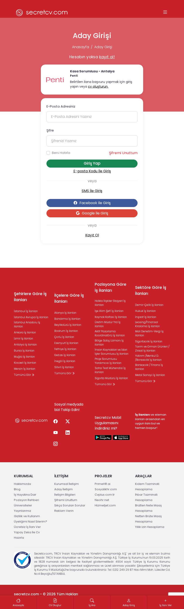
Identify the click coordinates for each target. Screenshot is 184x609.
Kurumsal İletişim (66, 484)
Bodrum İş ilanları (66, 331)
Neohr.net (102, 500)
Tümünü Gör (23, 375)
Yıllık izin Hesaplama (149, 527)
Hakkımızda (22, 484)
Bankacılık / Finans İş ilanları (149, 367)
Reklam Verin (64, 511)
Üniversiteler (23, 505)
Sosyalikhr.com (106, 489)
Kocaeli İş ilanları (25, 363)
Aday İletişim (63, 489)
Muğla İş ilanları (24, 356)
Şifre (50, 130)
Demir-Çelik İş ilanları (149, 305)
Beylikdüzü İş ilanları (67, 325)
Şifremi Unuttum (123, 152)
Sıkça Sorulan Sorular (69, 505)
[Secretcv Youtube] (55, 432)
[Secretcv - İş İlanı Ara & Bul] (103, 437)
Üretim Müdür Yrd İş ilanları (107, 324)
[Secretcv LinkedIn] (67, 432)
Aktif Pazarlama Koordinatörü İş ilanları (110, 333)
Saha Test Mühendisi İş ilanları (110, 370)
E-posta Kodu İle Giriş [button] (92, 171)
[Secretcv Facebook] (55, 421)
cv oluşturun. (98, 86)
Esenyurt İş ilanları (66, 343)
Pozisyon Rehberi (26, 500)
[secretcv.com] (42, 12)
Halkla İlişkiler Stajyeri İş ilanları (110, 303)
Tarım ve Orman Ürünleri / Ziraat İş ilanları (152, 348)
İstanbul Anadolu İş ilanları (27, 324)
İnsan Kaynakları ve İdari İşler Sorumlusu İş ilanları (111, 352)
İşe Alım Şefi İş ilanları (109, 311)
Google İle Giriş (95, 213)
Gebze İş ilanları (64, 355)
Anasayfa (80, 47)
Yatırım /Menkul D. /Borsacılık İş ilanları (148, 358)
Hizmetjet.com (105, 505)
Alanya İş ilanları (65, 313)
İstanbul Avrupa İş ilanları (31, 317)
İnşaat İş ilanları (145, 317)
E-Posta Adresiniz (60, 106)
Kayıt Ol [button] (92, 235)
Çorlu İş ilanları (64, 337)
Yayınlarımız (22, 511)
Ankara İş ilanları (25, 332)
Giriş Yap (92, 163)
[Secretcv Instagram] (55, 444)
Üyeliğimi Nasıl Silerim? (30, 521)
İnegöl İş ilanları (64, 361)
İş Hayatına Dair (25, 494)
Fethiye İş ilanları (65, 349)
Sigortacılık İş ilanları (148, 341)
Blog (17, 489)
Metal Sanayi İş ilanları (150, 375)
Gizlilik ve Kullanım (27, 516)
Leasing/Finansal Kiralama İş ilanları (147, 324)
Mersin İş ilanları (24, 369)
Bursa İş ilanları (24, 350)
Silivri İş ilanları (64, 367)
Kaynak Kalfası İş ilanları (111, 317)
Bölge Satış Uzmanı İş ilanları (109, 342)
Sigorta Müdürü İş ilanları (111, 378)
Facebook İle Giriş (95, 202)
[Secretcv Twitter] (67, 421)
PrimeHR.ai (102, 484)
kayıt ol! (107, 57)
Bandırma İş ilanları (67, 319)
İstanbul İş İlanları (26, 311)
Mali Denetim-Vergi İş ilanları (149, 333)
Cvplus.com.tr (105, 494)
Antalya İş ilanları (25, 344)
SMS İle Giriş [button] (92, 190)
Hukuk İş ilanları (145, 311)
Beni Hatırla (61, 152)
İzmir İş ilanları (23, 338)
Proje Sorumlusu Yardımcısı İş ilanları (108, 361)
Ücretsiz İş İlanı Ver (27, 527)
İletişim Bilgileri (64, 494)
